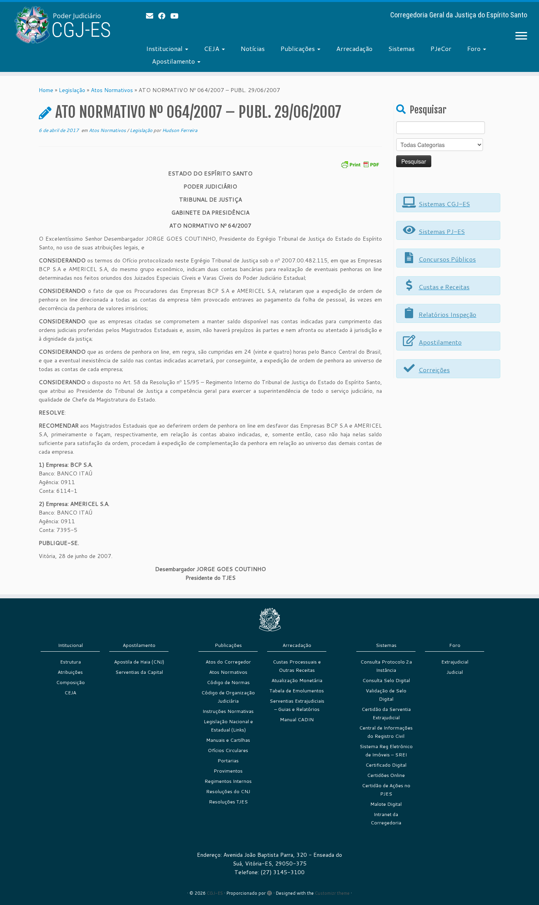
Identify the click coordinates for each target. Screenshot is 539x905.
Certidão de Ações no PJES (386, 789)
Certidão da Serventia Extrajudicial (386, 713)
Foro (474, 48)
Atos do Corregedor (228, 661)
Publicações (298, 48)
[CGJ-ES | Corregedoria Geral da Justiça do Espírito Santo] (62, 24)
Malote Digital (386, 804)
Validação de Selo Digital (386, 694)
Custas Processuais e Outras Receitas (297, 665)
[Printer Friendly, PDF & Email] (360, 163)
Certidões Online (386, 775)
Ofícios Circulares (228, 750)
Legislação (72, 90)
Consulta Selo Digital (386, 680)
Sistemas (401, 48)
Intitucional (70, 645)
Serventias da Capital (139, 672)
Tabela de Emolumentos (297, 690)
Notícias (253, 48)
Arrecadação (354, 48)
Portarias (228, 760)
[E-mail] (152, 16)
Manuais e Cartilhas (228, 740)
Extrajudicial (454, 661)
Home (46, 90)
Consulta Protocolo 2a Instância (386, 665)
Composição (70, 682)
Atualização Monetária (296, 680)
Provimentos (228, 770)
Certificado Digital (385, 765)
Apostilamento (174, 61)
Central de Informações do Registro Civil (386, 731)
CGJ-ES (215, 893)
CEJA (212, 48)
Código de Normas (228, 682)
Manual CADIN (297, 719)
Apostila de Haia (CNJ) (139, 661)
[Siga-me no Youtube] (176, 16)
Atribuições (70, 672)
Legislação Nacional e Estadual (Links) (228, 725)
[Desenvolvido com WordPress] (269, 891)
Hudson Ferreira (179, 130)
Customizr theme (332, 893)
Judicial (455, 672)
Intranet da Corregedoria (386, 818)
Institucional (165, 48)
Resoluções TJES (228, 801)
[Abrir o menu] (521, 36)
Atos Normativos (112, 90)
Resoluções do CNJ (228, 791)
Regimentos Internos (228, 781)
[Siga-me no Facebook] (164, 16)
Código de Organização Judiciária (228, 696)
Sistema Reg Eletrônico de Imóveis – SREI (386, 750)
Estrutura (70, 661)
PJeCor (440, 48)
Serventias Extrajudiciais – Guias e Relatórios (297, 705)
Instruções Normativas (228, 711)
